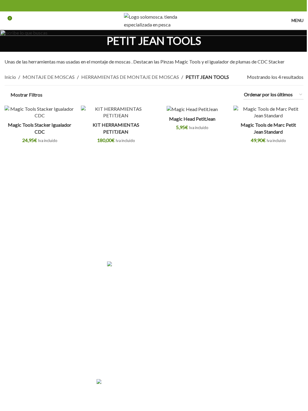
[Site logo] (154, 20)
